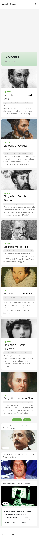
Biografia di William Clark (19, 398)
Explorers (8, 92)
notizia (6, 448)
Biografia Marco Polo (16, 246)
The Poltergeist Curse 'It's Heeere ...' (17, 484)
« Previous (17, 420)
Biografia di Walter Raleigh (19, 293)
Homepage (7, 61)
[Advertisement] (19, 29)
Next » (27, 420)
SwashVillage (9, 4)
